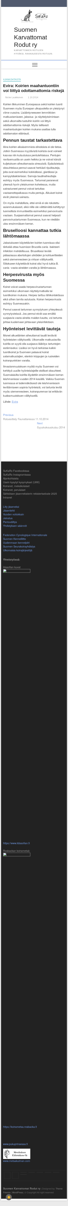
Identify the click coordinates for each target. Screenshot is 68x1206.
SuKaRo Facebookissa (16, 471)
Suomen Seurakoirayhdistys (19, 546)
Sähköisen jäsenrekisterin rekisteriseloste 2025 (30, 493)
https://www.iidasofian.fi (16, 843)
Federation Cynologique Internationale (25, 535)
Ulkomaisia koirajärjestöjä (17, 550)
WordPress (17, 1192)
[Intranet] (23, 1174)
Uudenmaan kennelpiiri (16, 542)
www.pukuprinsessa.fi (15, 1144)
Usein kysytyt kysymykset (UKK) (21, 482)
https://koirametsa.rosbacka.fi (20, 1127)
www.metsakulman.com (16, 1161)
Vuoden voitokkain (13, 514)
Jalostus (8, 518)
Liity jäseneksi (11, 506)
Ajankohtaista (12, 79)
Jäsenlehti (9, 510)
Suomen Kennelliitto (14, 539)
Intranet (7, 497)
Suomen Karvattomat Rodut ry (30, 37)
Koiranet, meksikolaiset (16, 486)
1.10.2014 (32, 97)
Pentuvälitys (10, 522)
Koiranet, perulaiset (14, 490)
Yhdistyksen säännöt (15, 526)
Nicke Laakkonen (14, 97)
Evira (15, 401)
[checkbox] (9, 1197)
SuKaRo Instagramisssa (17, 474)
